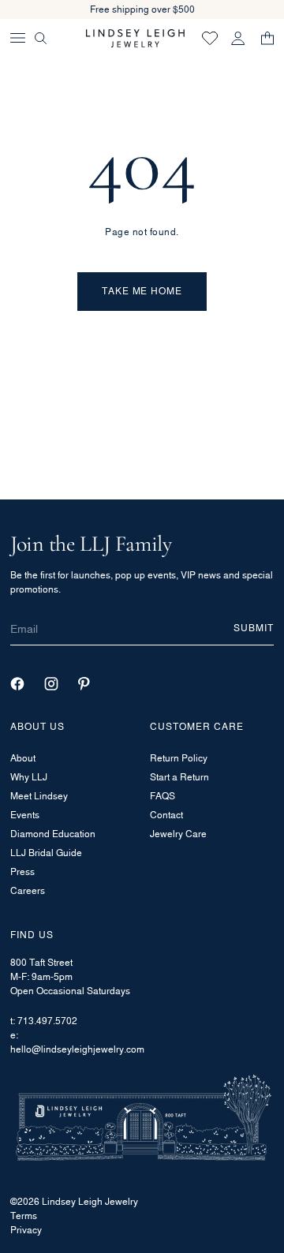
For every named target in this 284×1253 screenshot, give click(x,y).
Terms (23, 1215)
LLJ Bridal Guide (46, 852)
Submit (254, 628)
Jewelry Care (178, 834)
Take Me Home (142, 291)
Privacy (26, 1230)
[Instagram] (51, 683)
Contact (166, 815)
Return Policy (178, 758)
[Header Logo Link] (135, 38)
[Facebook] (17, 683)
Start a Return (179, 777)
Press (22, 871)
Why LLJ (28, 777)
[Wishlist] (209, 37)
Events (24, 815)
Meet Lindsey (39, 796)
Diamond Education (52, 834)
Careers (27, 890)
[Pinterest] (84, 683)
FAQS (162, 796)
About (23, 758)
